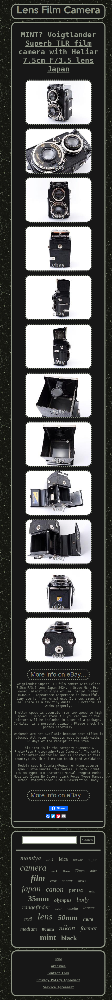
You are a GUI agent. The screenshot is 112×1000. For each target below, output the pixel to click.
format (88, 928)
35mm (38, 898)
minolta (72, 908)
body (83, 899)
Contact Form (58, 973)
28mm (66, 871)
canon (55, 889)
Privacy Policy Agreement (58, 980)
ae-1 (50, 859)
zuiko (92, 891)
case (53, 881)
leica (63, 859)
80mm (48, 929)
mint (48, 937)
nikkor (78, 860)
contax (67, 881)
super (92, 859)
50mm (68, 917)
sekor (93, 870)
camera (33, 867)
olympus (62, 900)
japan (31, 888)
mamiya (30, 857)
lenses (89, 907)
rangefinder (35, 907)
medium (28, 929)
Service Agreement (58, 987)
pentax (76, 890)
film (38, 878)
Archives (58, 966)
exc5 (28, 919)
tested (58, 909)
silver (82, 881)
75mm (80, 870)
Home (58, 959)
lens (45, 916)
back (55, 871)
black (69, 938)
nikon (67, 927)
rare (88, 919)
